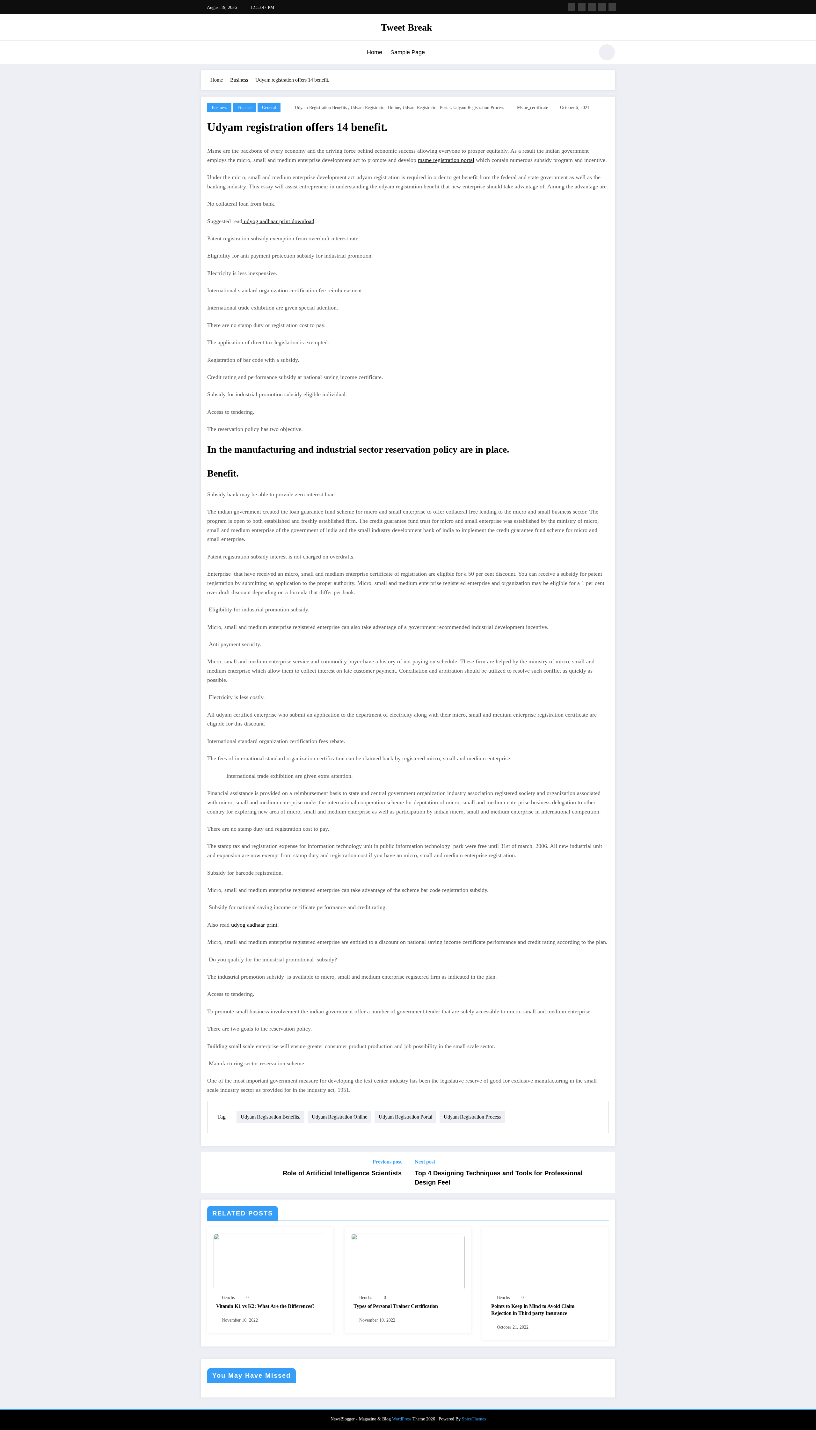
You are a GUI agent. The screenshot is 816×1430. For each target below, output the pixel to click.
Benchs (228, 1297)
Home (374, 52)
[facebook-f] (571, 7)
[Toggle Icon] (205, 53)
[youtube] (612, 7)
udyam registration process (478, 107)
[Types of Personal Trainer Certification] (407, 1262)
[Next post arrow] (606, 1173)
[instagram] (602, 7)
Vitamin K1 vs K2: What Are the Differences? (265, 1306)
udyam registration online (375, 107)
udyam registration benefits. (321, 107)
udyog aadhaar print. (255, 925)
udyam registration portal (427, 107)
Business (219, 107)
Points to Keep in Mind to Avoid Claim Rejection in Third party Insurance (532, 1309)
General (269, 107)
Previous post (387, 1161)
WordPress (401, 1419)
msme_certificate (532, 107)
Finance (244, 107)
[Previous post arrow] (209, 1173)
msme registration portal (446, 160)
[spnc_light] (607, 52)
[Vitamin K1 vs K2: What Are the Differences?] (270, 1262)
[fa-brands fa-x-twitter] (582, 7)
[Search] (586, 53)
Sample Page (407, 52)
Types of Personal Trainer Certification (395, 1306)
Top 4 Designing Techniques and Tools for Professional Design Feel (499, 1178)
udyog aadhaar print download (278, 221)
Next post (425, 1161)
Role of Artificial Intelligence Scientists (342, 1173)
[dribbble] (592, 7)
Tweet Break (406, 27)
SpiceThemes (474, 1419)
